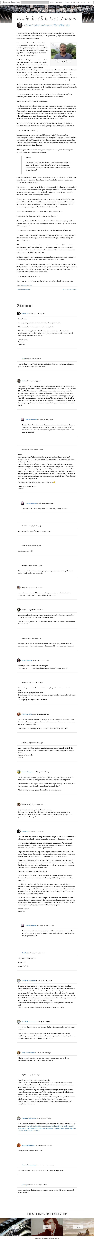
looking (24, 1185)
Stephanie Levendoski (29, 1165)
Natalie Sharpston (28, 772)
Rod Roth (25, 953)
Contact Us (75, 2)
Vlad (23, 381)
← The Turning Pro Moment (23, 289)
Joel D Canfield (27, 714)
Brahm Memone (27, 660)
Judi (23, 359)
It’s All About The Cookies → (70, 289)
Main (51, 2)
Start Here (59, 2)
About (67, 2)
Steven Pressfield (32, 25)
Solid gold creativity (28, 1145)
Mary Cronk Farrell (28, 1053)
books (83, 2)
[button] (15, 1227)
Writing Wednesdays (62, 25)
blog (89, 2)
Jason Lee (25, 313)
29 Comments (46, 25)
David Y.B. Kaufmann (29, 981)
